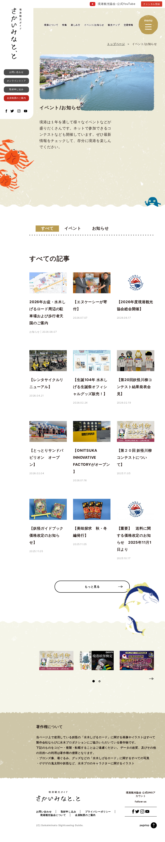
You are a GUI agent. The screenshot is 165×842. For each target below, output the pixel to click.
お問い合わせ (16, 72)
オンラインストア (16, 80)
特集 (64, 24)
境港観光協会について (53, 815)
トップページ (116, 44)
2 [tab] (99, 681)
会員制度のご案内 (16, 98)
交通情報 (128, 24)
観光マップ (114, 24)
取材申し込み (16, 89)
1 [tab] (93, 681)
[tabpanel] (56, 660)
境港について (51, 24)
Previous (144, 678)
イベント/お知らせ (94, 24)
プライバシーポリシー (98, 811)
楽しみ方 (75, 24)
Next (151, 678)
